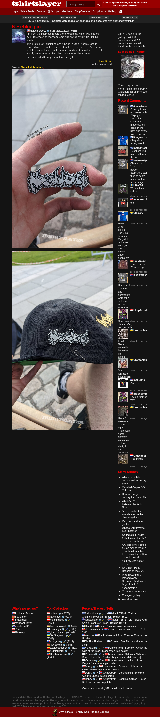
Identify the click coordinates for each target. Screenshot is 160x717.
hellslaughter (57, 650)
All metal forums (128, 599)
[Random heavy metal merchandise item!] (120, 11)
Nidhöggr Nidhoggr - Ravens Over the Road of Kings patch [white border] (114, 656)
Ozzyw (114, 641)
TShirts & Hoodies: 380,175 (35, 17)
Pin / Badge (105, 61)
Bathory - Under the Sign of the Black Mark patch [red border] (114, 649)
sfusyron (55, 641)
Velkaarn (90, 647)
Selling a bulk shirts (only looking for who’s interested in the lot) (134, 538)
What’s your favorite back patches (133, 529)
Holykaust (139, 261)
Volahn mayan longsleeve (121, 626)
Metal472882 (119, 613)
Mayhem (38, 67)
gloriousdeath (57, 632)
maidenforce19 (38, 30)
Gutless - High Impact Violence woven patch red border (112, 668)
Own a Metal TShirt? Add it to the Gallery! (84, 711)
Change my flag (131, 595)
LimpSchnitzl (141, 310)
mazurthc (139, 379)
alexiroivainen (92, 629)
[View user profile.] (19, 41)
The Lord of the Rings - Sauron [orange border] (112, 662)
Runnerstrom (115, 647)
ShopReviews (82, 11)
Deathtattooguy (58, 654)
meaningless (57, 619)
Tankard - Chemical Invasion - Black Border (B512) (110, 615)
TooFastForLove (94, 641)
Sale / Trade (27, 11)
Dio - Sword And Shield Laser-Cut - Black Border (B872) (114, 621)
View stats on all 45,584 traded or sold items (107, 688)
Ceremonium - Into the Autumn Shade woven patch (113, 674)
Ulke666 (138, 185)
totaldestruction (58, 647)
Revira (18, 629)
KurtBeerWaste (58, 626)
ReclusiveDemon (24, 613)
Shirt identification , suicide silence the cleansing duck (133, 514)
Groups (55, 11)
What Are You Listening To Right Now (132, 504)
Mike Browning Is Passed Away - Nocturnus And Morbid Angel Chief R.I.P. (134, 579)
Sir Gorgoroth (57, 635)
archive (54, 613)
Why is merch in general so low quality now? (134, 480)
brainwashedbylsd (144, 160)
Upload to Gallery (106, 11)
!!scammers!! (129, 587)
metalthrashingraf (144, 147)
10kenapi (20, 632)
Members (67, 11)
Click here (123, 91)
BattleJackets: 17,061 (99, 17)
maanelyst (56, 629)
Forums (41, 11)
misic (102, 626)
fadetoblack (91, 613)
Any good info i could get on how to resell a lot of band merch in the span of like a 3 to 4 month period (134, 551)
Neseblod (26, 67)
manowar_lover (142, 199)
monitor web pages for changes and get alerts (79, 20)
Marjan (111, 629)
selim (88, 635)
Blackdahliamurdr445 (110, 635)
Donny (88, 666)
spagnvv (138, 137)
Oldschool (139, 455)
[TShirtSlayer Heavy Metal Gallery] (38, 4)
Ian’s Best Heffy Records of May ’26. (133, 569)
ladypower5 (56, 644)
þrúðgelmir (140, 393)
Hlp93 (88, 626)
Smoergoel (21, 619)
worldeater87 (22, 626)
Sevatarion (21, 616)
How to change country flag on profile (134, 496)
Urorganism (140, 330)
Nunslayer (55, 616)
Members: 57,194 (130, 17)
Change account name (134, 591)
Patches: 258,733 (68, 17)
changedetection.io (123, 20)
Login (15, 11)
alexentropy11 (141, 106)
